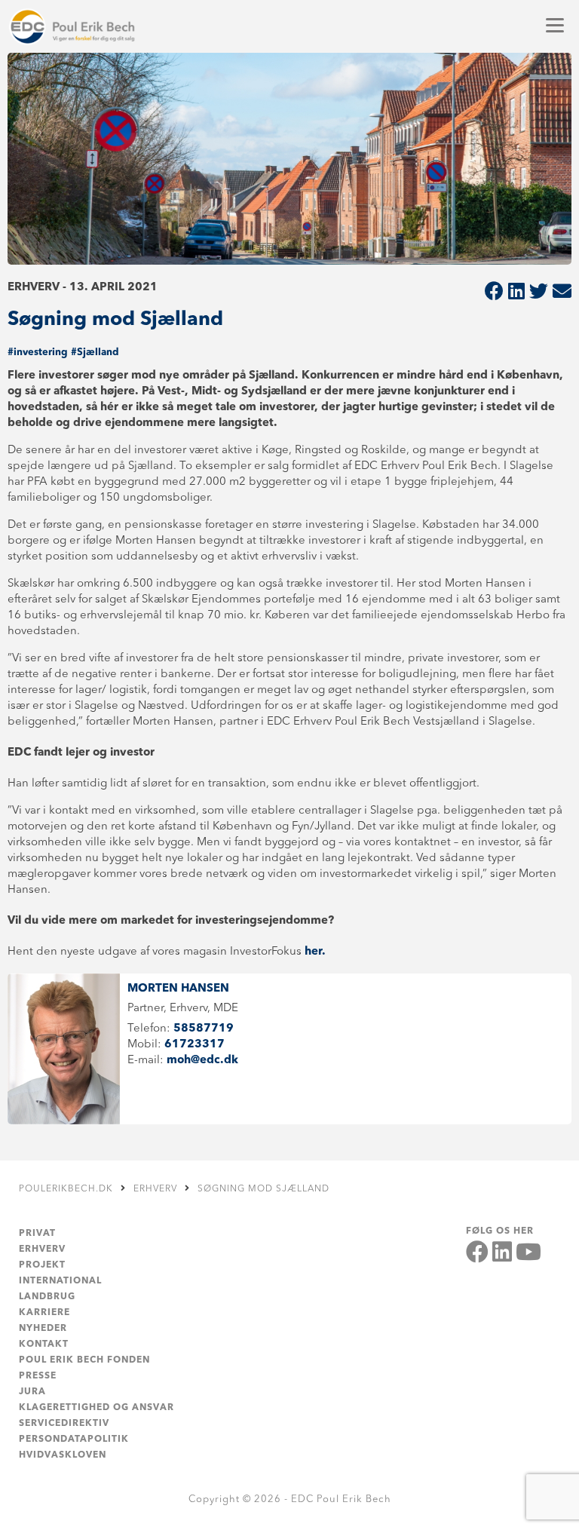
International (60, 1281)
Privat (37, 1233)
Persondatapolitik (74, 1439)
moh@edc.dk (202, 1060)
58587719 (203, 1029)
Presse (38, 1376)
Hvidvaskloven (62, 1455)
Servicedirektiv (64, 1423)
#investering (38, 352)
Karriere (44, 1312)
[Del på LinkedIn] (516, 293)
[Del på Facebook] (494, 293)
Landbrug (47, 1297)
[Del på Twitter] (538, 293)
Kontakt (44, 1344)
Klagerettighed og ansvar (96, 1407)
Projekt (42, 1265)
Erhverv (42, 1249)
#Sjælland (95, 352)
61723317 (194, 1044)
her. (317, 952)
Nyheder (43, 1328)
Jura (32, 1392)
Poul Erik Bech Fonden (84, 1360)
